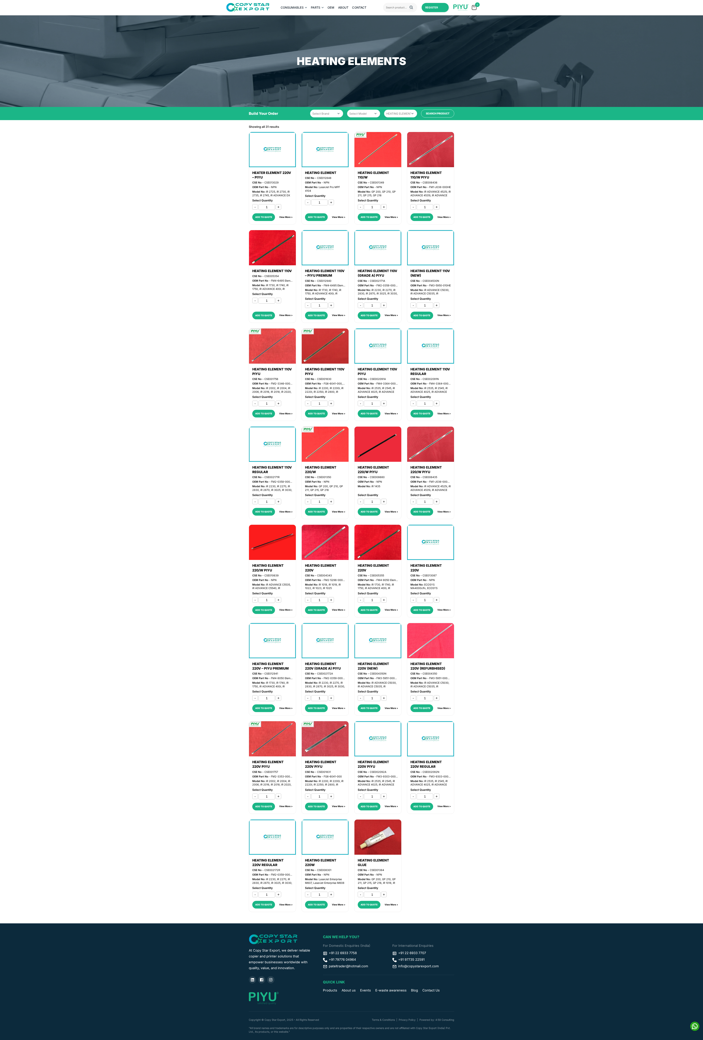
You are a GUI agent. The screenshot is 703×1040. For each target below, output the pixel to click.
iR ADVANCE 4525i (435, 191)
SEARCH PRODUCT (437, 113)
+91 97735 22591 (411, 959)
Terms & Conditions (383, 1019)
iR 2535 (376, 388)
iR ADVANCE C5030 (436, 289)
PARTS (315, 7)
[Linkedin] (252, 979)
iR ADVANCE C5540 (264, 588)
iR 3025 (381, 293)
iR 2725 (270, 191)
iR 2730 (281, 191)
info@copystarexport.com (418, 966)
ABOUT (343, 7)
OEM (331, 7)
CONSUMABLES (292, 7)
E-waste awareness (391, 990)
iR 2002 (271, 388)
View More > (286, 217)
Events (365, 990)
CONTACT (359, 7)
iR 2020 (286, 391)
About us (349, 990)
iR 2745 (264, 195)
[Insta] (270, 979)
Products (330, 990)
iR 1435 (375, 486)
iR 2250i (318, 391)
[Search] (411, 7)
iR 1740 (280, 285)
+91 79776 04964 (342, 959)
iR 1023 (317, 588)
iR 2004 (282, 388)
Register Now (431, 9)
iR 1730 (270, 285)
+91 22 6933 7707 (412, 953)
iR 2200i (335, 388)
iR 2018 (275, 391)
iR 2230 (376, 289)
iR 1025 (327, 588)
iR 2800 (329, 391)
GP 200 (376, 191)
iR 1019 (333, 584)
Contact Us (431, 990)
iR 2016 (264, 391)
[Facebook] (261, 979)
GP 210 (386, 191)
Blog (414, 990)
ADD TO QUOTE (263, 217)
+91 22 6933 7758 (343, 953)
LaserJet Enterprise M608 (328, 882)
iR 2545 (386, 388)
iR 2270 (387, 289)
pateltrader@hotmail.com (348, 966)
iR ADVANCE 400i (270, 288)
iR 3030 (392, 293)
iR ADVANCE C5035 (422, 293)
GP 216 (377, 195)
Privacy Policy (407, 1019)
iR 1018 (323, 584)
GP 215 (367, 195)
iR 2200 (323, 388)
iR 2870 (370, 293)
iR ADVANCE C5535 (278, 584)
